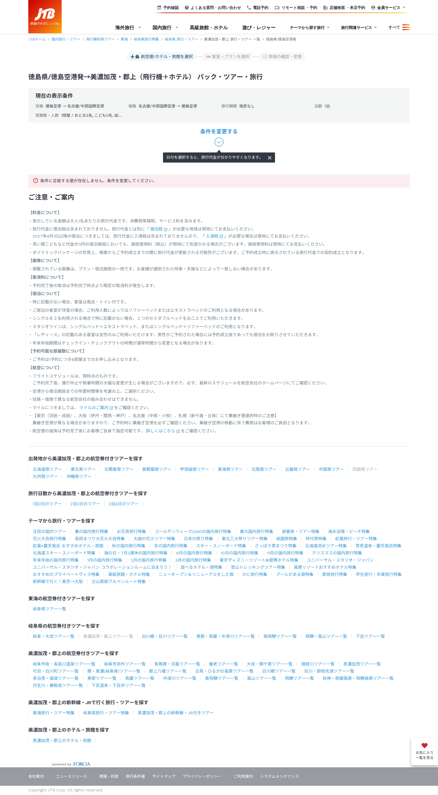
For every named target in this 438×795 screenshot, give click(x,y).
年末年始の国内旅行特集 (56, 560)
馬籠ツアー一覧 (139, 678)
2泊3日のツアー (85, 504)
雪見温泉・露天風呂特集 (378, 546)
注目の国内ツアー (49, 531)
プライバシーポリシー (202, 776)
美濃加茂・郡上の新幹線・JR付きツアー (176, 713)
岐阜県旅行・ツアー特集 (106, 713)
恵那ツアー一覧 (102, 678)
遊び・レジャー (259, 27)
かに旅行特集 (254, 574)
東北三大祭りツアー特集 (245, 539)
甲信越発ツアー (194, 469)
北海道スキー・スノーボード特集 (64, 553)
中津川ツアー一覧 (179, 678)
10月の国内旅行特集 (239, 553)
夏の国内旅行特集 (256, 531)
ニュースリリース (71, 776)
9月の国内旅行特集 (194, 553)
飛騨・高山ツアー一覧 (326, 636)
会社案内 (36, 776)
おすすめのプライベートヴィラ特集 (66, 574)
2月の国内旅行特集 (149, 560)
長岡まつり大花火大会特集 (100, 539)
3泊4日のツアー (124, 504)
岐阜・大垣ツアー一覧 (53, 636)
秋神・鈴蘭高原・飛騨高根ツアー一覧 (358, 678)
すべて (394, 27)
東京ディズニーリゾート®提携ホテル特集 (259, 560)
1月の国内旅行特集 (104, 560)
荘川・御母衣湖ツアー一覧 (329, 671)
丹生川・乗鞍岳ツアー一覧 (58, 685)
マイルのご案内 (93, 407)
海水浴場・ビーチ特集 (349, 531)
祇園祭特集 (286, 539)
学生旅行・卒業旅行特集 (379, 574)
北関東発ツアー (118, 469)
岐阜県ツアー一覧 (49, 609)
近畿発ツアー (297, 469)
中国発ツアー (331, 469)
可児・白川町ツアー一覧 (56, 671)
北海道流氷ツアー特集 (326, 546)
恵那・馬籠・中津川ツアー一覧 (225, 636)
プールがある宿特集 (294, 574)
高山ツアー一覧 (261, 678)
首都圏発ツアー (156, 469)
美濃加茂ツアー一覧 (362, 664)
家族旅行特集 (334, 574)
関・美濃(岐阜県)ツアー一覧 (113, 671)
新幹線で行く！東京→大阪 (58, 581)
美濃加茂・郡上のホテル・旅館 (62, 740)
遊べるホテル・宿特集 (201, 567)
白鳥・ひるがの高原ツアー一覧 (224, 671)
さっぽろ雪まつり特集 (275, 546)
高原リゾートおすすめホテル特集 (325, 567)
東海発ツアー (230, 469)
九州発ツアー (45, 476)
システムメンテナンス (279, 776)
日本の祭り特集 (198, 539)
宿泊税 (156, 229)
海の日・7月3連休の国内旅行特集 (135, 553)
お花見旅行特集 (131, 531)
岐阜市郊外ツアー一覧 (125, 664)
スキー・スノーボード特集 (221, 546)
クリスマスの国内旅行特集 (337, 553)
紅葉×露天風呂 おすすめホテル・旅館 (68, 546)
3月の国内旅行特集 (193, 560)
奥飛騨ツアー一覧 (280, 636)
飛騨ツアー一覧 (299, 678)
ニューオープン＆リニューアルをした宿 (196, 574)
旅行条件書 (135, 776)
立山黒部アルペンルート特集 (118, 581)
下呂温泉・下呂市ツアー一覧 (118, 685)
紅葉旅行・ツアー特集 (356, 539)
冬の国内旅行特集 (170, 546)
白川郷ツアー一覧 (279, 671)
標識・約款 (109, 776)
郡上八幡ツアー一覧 (168, 671)
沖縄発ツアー (78, 476)
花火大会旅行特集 (49, 539)
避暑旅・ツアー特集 (300, 531)
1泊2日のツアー (47, 504)
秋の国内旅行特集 (128, 546)
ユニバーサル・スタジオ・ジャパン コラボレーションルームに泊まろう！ (102, 567)
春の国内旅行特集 (91, 531)
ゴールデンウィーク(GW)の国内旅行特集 (193, 531)
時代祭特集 (316, 539)
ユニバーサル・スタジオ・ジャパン (340, 560)
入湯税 (212, 236)
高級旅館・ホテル (209, 27)
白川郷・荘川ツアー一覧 (165, 636)
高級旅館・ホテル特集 (129, 574)
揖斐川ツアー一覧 (318, 664)
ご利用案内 (243, 776)
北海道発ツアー (47, 469)
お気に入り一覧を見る (425, 755)
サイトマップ (163, 776)
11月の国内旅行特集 (285, 553)
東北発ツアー (83, 469)
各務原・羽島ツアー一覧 (177, 664)
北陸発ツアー (264, 469)
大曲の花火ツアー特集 (154, 539)
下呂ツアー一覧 (370, 636)
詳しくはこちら (160, 430)
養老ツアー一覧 (223, 664)
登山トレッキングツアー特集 (258, 567)
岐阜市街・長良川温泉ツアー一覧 (64, 664)
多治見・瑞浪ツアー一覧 (56, 678)
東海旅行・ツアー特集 (53, 713)
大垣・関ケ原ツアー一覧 (270, 664)
